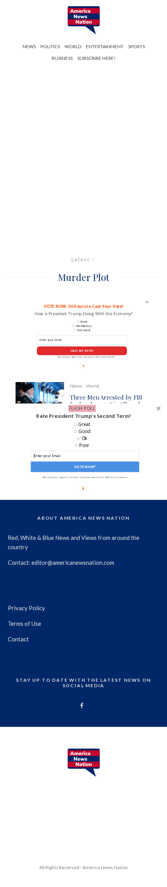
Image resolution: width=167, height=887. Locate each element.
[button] (83, 416)
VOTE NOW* (85, 466)
